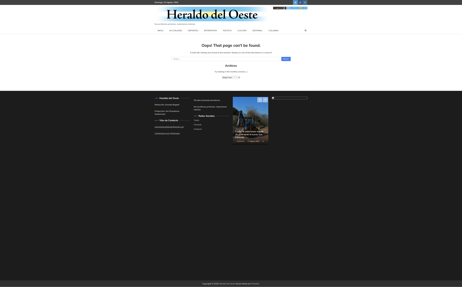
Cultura (242, 30)
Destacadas (240, 129)
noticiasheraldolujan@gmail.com (169, 127)
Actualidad (175, 30)
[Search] (305, 30)
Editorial (258, 30)
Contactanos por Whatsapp (167, 133)
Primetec (255, 283)
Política (227, 30)
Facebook (197, 125)
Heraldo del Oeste (227, 283)
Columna (273, 30)
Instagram (198, 129)
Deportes (193, 30)
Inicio (160, 30)
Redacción (240, 141)
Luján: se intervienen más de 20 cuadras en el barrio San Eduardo (249, 134)
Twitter (196, 120)
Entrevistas (210, 30)
